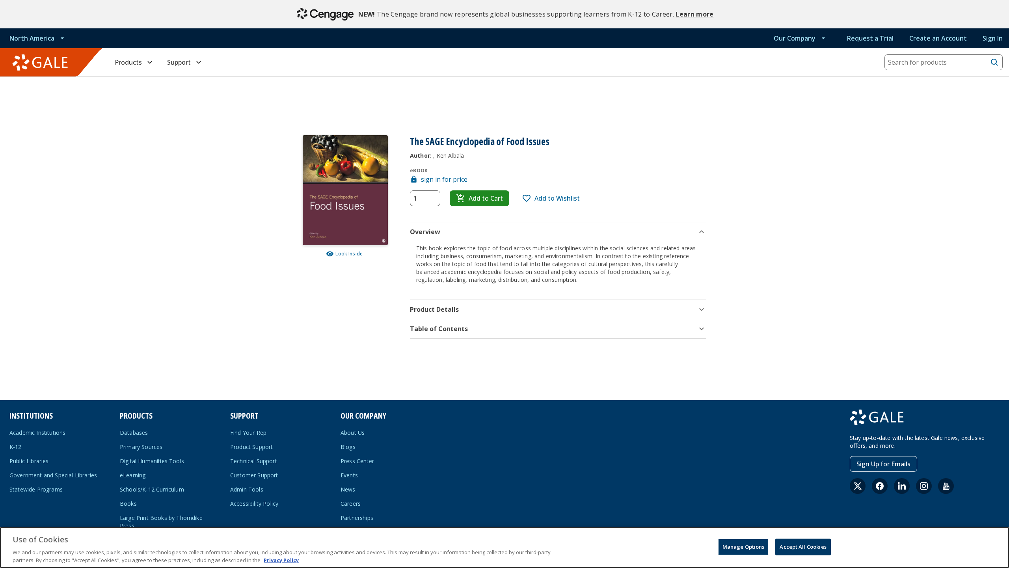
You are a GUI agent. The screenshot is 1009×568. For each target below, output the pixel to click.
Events (349, 475)
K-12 (15, 447)
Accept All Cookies (803, 546)
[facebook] (880, 486)
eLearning (132, 475)
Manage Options (743, 546)
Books (128, 503)
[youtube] (946, 486)
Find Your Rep (248, 432)
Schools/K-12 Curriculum (152, 489)
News (348, 489)
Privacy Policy (281, 559)
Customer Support (254, 475)
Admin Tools (246, 489)
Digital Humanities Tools (152, 461)
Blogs (348, 447)
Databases (134, 432)
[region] (504, 547)
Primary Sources (141, 447)
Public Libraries (29, 461)
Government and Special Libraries (53, 475)
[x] (858, 486)
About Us (353, 432)
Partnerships (357, 517)
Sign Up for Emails (883, 464)
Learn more (694, 14)
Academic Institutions (37, 432)
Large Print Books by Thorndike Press (161, 521)
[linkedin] (902, 486)
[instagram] (924, 486)
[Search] (994, 62)
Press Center (357, 461)
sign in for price (444, 179)
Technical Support (253, 461)
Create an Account (938, 38)
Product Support (251, 447)
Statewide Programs (36, 489)
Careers (351, 503)
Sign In (993, 38)
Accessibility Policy (254, 503)
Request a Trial (870, 38)
